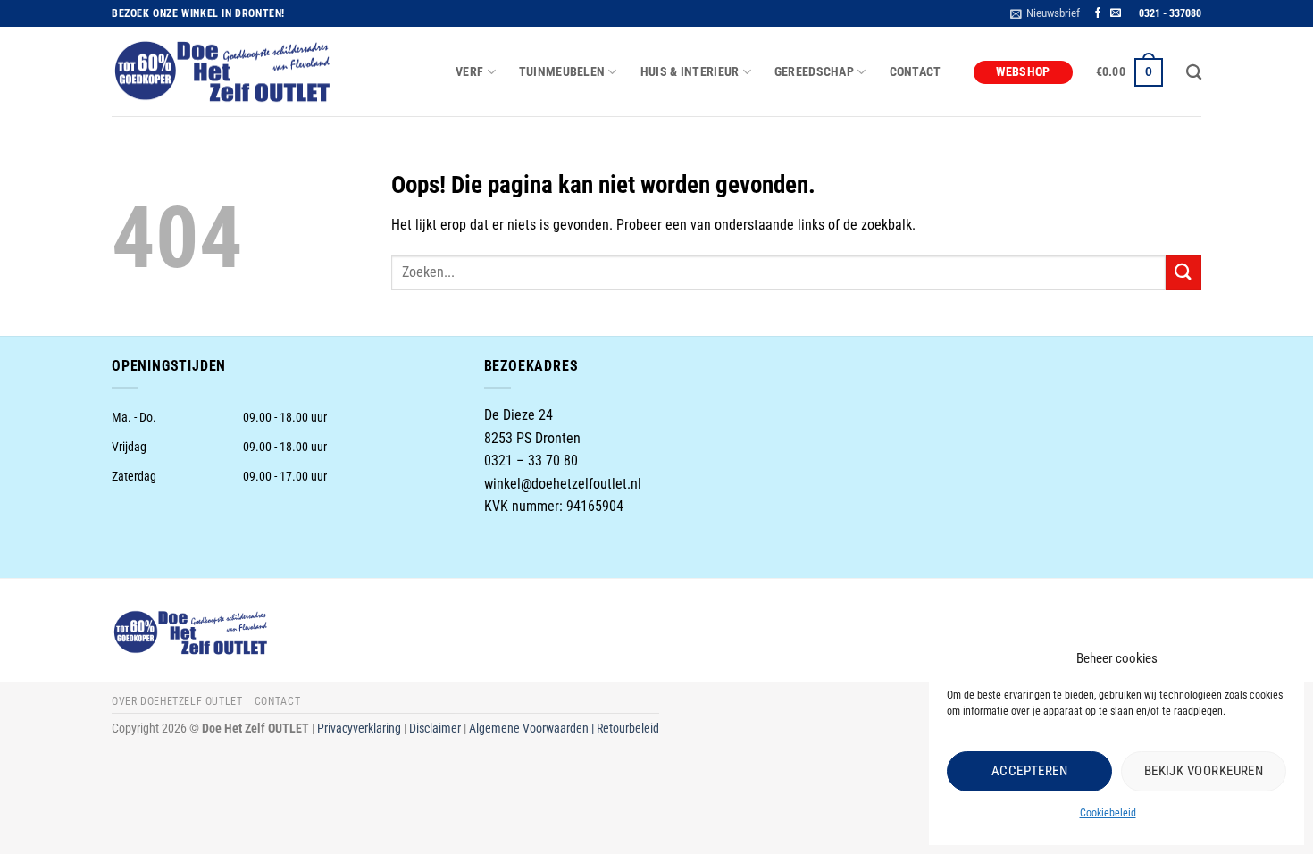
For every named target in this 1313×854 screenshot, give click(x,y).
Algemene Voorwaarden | (533, 728)
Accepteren (1029, 771)
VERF (469, 72)
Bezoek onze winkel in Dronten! (198, 13)
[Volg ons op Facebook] (1097, 13)
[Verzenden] (1183, 272)
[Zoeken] (1193, 72)
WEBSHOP (1023, 72)
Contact (915, 72)
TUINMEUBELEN (562, 72)
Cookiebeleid (1108, 813)
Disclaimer (435, 728)
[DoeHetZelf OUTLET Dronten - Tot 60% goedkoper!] (223, 72)
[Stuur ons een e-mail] (1115, 13)
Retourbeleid (628, 728)
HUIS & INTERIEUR (690, 72)
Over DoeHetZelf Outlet (177, 701)
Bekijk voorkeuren (1204, 771)
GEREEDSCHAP (814, 72)
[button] (1045, 13)
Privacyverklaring (359, 728)
